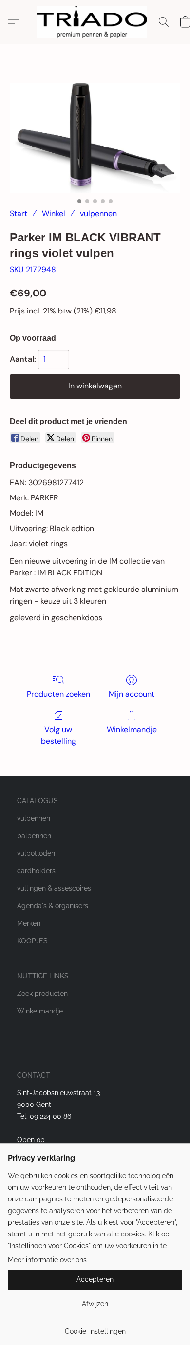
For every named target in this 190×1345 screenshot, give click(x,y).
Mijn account (131, 694)
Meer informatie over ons (47, 1260)
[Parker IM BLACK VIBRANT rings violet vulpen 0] (95, 138)
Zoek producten (42, 993)
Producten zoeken (58, 694)
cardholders (36, 871)
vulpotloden (36, 853)
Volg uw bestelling (58, 735)
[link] (95, 1327)
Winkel (53, 213)
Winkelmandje (132, 729)
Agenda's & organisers (52, 906)
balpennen (34, 836)
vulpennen (98, 213)
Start (18, 213)
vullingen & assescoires (54, 888)
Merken (28, 923)
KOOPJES (32, 941)
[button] (94, 22)
